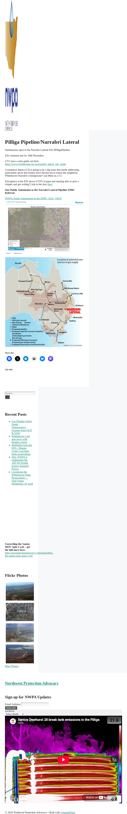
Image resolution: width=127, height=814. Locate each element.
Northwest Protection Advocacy (32, 683)
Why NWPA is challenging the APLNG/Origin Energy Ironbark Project (20, 463)
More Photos (11, 666)
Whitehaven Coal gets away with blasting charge (21, 439)
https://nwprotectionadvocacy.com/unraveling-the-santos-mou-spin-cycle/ (29, 554)
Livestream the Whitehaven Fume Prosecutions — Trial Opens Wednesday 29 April (22, 478)
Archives (9, 711)
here (50, 184)
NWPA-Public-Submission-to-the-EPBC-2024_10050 (33, 198)
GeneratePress (67, 812)
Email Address (12, 704)
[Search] (7, 397)
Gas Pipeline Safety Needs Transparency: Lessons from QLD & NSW (22, 427)
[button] (8, 512)
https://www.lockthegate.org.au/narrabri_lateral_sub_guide (35, 164)
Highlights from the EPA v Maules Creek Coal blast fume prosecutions (22, 449)
